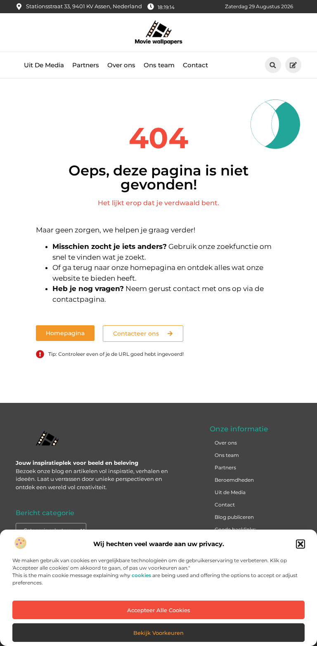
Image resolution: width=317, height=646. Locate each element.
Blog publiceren (234, 517)
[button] (300, 544)
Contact (195, 65)
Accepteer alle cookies (158, 610)
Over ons (121, 65)
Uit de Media (230, 492)
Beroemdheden (234, 480)
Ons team (159, 65)
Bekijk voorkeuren (158, 632)
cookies (141, 575)
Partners (85, 65)
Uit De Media (44, 65)
